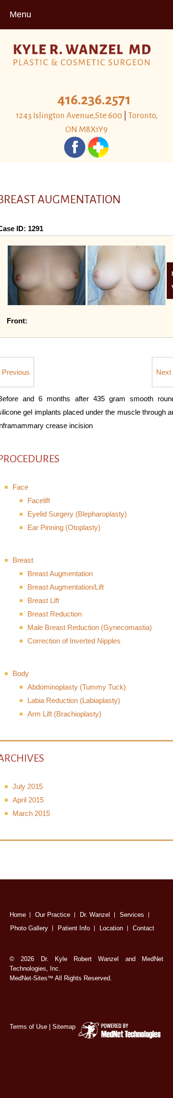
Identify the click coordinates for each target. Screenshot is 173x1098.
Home (18, 914)
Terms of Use (28, 1026)
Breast (22, 560)
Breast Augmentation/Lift (65, 587)
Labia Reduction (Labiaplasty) (73, 700)
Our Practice (52, 914)
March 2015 (31, 813)
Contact (143, 928)
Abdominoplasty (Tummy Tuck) (76, 687)
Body (20, 673)
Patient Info (74, 928)
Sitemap (63, 1026)
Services (132, 914)
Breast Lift (43, 600)
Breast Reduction (54, 614)
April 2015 (28, 800)
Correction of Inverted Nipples (74, 641)
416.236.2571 (94, 99)
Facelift (38, 500)
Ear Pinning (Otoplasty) (63, 527)
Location (111, 928)
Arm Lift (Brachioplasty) (64, 714)
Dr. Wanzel (95, 914)
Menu (20, 14)
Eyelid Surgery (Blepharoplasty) (77, 514)
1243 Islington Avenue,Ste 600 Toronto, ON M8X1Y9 (87, 122)
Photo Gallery (29, 928)
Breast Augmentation (60, 573)
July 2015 (27, 786)
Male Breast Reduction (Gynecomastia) (89, 627)
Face (20, 487)
